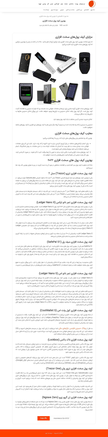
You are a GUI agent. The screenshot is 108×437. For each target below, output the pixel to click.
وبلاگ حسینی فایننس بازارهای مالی (72, 328)
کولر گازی (56, 4)
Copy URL (43, 418)
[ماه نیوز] (92, 4)
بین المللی (79, 10)
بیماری (44, 4)
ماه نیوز (93, 10)
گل (48, 4)
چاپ (62, 4)
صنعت (66, 4)
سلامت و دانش (70, 10)
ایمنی (51, 4)
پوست (76, 4)
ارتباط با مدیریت (58, 433)
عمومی (62, 10)
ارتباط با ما (46, 10)
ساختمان (71, 4)
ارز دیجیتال (82, 4)
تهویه (40, 4)
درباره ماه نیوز (54, 10)
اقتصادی (86, 10)
